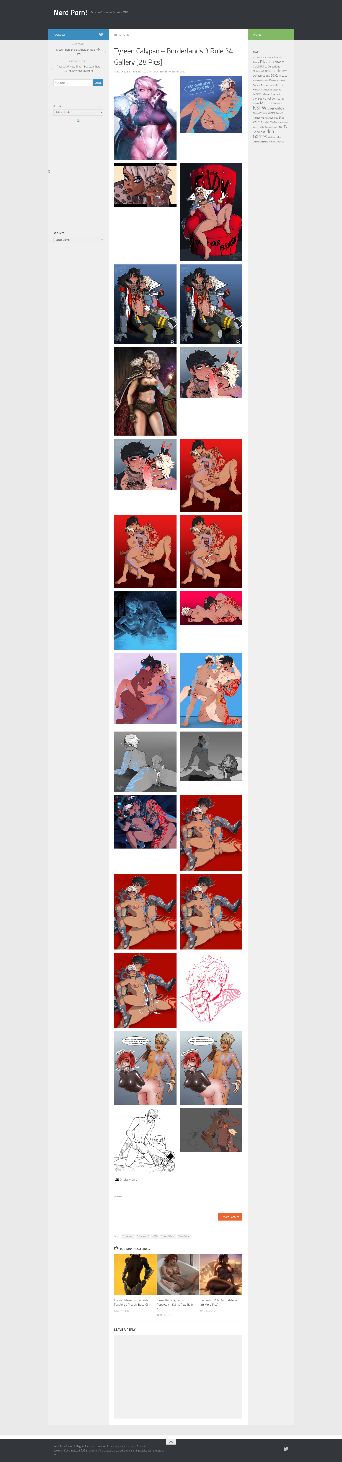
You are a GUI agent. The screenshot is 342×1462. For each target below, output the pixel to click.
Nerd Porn (121, 34)
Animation (276, 57)
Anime (256, 62)
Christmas (258, 71)
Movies (266, 103)
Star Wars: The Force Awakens (274, 122)
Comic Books (272, 71)
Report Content (230, 1217)
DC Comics (277, 75)
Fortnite (281, 81)
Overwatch (275, 108)
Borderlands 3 (143, 1236)
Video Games (184, 1236)
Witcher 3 (264, 142)
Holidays (257, 89)
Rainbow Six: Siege (263, 117)
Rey (276, 117)
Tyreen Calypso (168, 1236)
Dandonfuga (260, 75)
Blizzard (266, 62)
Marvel (257, 94)
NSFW (155, 1236)
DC (268, 75)
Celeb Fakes (260, 66)
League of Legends (271, 89)
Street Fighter (259, 127)
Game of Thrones (260, 85)
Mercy (256, 103)
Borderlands (128, 1236)
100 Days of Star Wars (262, 57)
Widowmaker (275, 137)
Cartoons (278, 62)
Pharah (256, 113)
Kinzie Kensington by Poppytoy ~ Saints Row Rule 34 (175, 1304)
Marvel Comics (271, 98)
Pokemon (264, 113)
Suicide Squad (271, 127)
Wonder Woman (276, 141)
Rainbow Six (276, 113)
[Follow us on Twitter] (101, 34)
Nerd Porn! (70, 12)
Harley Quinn (276, 85)
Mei (282, 99)
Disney (273, 80)
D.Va (284, 71)
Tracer (280, 127)
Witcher (256, 142)
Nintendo (277, 103)
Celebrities (274, 66)
